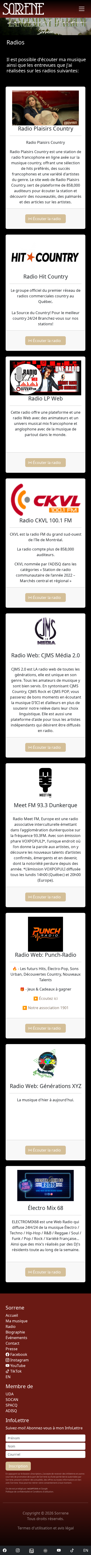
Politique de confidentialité (18, 1491)
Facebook (18, 1354)
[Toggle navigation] (81, 8)
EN (85, 1550)
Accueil (12, 1315)
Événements (16, 1337)
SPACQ (12, 1405)
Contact (12, 1343)
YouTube (17, 1365)
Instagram (19, 1360)
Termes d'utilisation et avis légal (46, 1528)
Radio (11, 1326)
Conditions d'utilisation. (43, 1491)
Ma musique (17, 1320)
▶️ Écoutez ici (45, 998)
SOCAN (12, 1399)
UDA (10, 1394)
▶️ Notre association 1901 (45, 1007)
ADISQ (11, 1410)
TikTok (15, 1371)
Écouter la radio (47, 218)
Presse (12, 1348)
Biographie (15, 1332)
